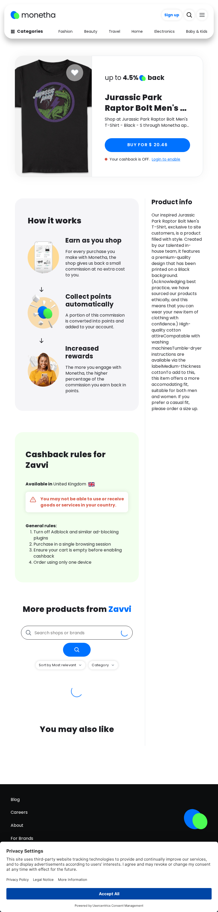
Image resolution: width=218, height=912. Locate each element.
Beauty (90, 31)
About (17, 825)
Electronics (164, 31)
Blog (15, 799)
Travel (114, 31)
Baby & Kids (196, 31)
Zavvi (119, 609)
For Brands (22, 838)
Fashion (65, 31)
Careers (19, 812)
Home (137, 31)
